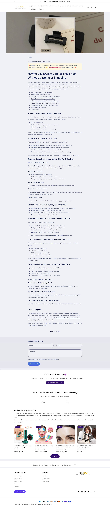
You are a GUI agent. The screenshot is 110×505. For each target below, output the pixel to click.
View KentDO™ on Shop (55, 382)
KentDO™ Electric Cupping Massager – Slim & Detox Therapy (23, 446)
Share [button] (30, 57)
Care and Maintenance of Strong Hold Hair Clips (44, 105)
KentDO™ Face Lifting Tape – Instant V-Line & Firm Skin (44, 446)
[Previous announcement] (14, 1)
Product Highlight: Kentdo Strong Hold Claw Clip (44, 103)
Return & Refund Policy (19, 481)
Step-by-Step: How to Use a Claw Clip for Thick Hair (45, 97)
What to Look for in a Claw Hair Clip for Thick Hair (45, 101)
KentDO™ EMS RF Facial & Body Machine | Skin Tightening (85, 446)
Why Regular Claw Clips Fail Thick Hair (42, 92)
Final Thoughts (35, 110)
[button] (33, 6)
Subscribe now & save (54, 67)
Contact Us (16, 486)
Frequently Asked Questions (38, 107)
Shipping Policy (18, 478)
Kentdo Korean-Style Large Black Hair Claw (39, 168)
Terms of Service (46, 478)
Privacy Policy (45, 481)
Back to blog (56, 331)
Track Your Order (18, 476)
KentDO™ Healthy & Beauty (23, 504)
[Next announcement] (95, 1)
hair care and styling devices (45, 295)
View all (55, 456)
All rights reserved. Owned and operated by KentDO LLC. (40, 504)
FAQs (15, 484)
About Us (44, 476)
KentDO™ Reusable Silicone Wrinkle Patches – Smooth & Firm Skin (65, 446)
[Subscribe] (66, 402)
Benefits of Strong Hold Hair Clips (40, 94)
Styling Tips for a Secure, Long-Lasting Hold (43, 99)
